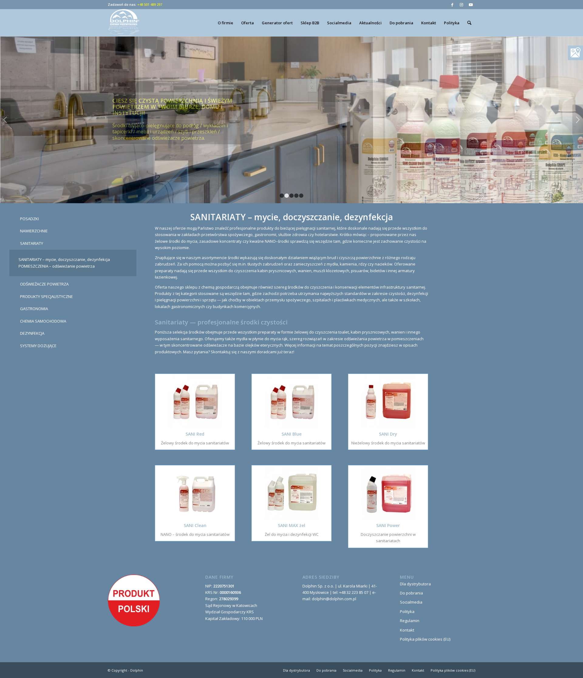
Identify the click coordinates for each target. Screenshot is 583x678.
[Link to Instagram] (461, 4)
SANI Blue (291, 434)
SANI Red (195, 434)
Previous (5, 119)
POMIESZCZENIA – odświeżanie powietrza (57, 266)
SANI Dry (388, 434)
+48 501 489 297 (149, 4)
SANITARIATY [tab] (31, 243)
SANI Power (388, 525)
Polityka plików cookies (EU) (425, 639)
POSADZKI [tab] (29, 218)
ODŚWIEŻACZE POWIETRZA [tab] (44, 284)
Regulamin (409, 620)
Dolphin (136, 670)
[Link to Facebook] (452, 4)
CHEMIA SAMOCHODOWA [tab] (43, 321)
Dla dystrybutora (415, 584)
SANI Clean (195, 525)
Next (577, 119)
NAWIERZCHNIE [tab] (34, 231)
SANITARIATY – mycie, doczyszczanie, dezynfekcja (64, 259)
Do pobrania (411, 593)
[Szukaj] (469, 22)
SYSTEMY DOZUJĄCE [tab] (38, 345)
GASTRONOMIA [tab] (34, 308)
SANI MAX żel (291, 525)
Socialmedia (411, 602)
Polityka (407, 611)
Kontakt (407, 630)
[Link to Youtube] (470, 4)
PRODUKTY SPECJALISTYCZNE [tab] (46, 296)
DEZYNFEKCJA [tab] (32, 333)
